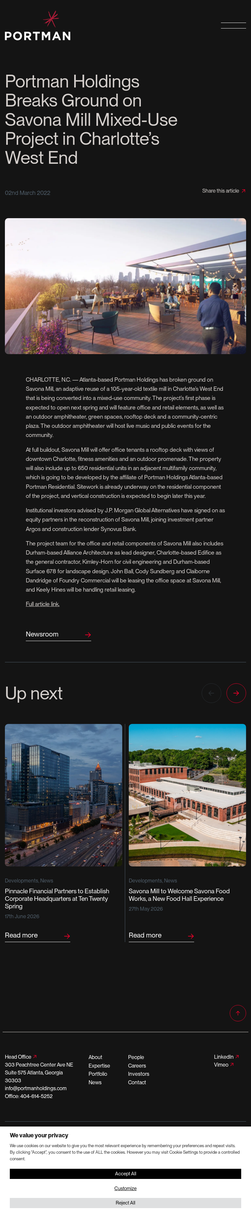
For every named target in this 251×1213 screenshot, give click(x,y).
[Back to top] (238, 1013)
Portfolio (98, 1074)
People (136, 1057)
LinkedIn (224, 1057)
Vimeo (221, 1065)
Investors (138, 1074)
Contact (137, 1082)
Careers (137, 1066)
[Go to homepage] (94, 25)
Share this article (220, 191)
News (95, 1082)
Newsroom (42, 634)
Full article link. (42, 603)
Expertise (99, 1066)
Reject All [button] (125, 1203)
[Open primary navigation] (233, 25)
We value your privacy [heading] (39, 1135)
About (95, 1057)
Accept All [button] (125, 1174)
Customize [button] (125, 1188)
